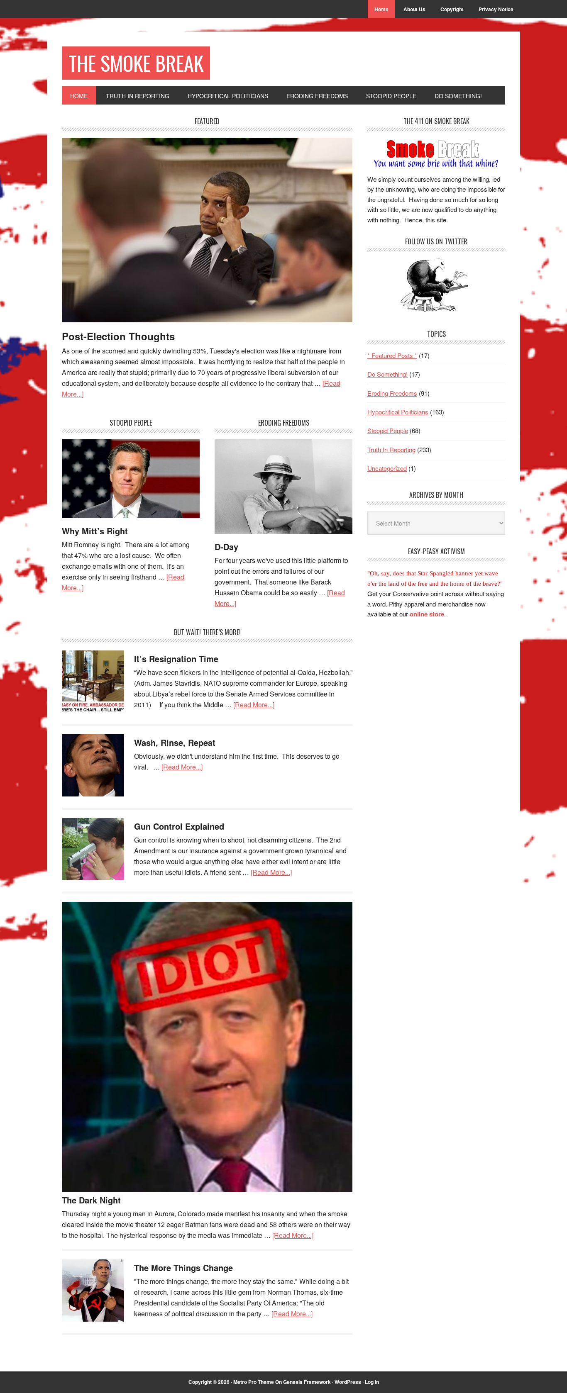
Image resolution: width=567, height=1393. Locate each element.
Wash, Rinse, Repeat (174, 742)
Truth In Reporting (391, 449)
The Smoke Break (135, 63)
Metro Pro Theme (253, 1382)
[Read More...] (253, 704)
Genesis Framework (307, 1382)
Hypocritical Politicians (397, 411)
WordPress (348, 1382)
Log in (372, 1382)
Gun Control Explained (179, 826)
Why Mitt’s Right (95, 531)
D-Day (226, 547)
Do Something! (387, 374)
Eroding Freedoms (392, 393)
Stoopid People (387, 430)
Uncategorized (387, 468)
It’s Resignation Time (176, 659)
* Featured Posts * (392, 355)
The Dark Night (91, 1200)
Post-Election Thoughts (118, 336)
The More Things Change (183, 1267)
